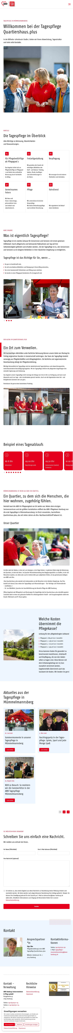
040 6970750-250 (61, 947)
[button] (6, 320)
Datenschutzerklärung (12, 900)
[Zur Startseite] (8, 4)
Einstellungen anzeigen (31, 1024)
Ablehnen (19, 1024)
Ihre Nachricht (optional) (11, 858)
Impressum (29, 994)
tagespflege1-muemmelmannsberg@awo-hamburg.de (59, 952)
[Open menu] (69, 4)
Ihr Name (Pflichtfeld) (10, 849)
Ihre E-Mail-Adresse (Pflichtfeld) (47, 849)
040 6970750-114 (14, 1005)
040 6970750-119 (13, 1003)
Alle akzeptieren (9, 1024)
